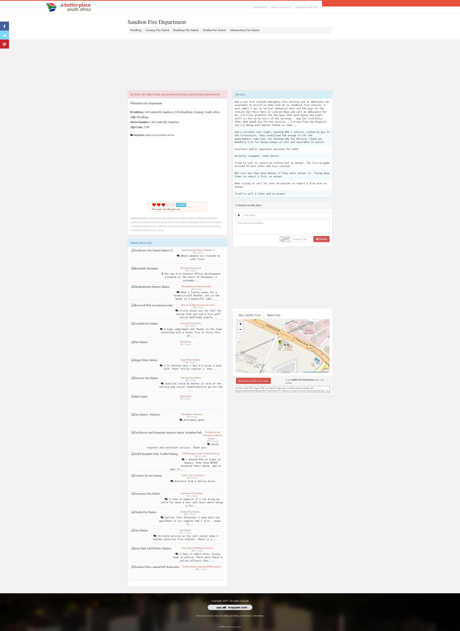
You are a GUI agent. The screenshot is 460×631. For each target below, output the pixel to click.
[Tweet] (4, 35)
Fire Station (185, 341)
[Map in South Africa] (69, 6)
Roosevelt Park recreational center (198, 304)
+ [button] (240, 324)
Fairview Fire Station (191, 377)
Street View (274, 315)
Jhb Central (185, 396)
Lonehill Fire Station (191, 323)
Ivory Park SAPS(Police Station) (197, 548)
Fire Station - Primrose (192, 414)
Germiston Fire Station (192, 493)
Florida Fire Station (190, 511)
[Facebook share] (4, 26)
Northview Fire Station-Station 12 (198, 250)
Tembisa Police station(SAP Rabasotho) (201, 566)
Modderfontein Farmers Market (196, 286)
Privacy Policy (281, 7)
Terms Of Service (306, 7)
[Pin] (4, 44)
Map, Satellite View (249, 315)
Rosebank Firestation (191, 268)
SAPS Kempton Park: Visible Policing (200, 453)
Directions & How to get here (253, 380)
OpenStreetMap (311, 371)
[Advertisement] (230, 65)
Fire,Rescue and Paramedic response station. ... (212, 435)
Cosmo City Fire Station (192, 475)
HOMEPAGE (260, 7)
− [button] (240, 329)
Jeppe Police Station (190, 359)
